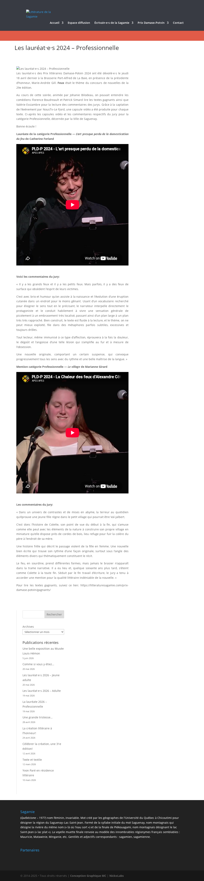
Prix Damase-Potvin (151, 23)
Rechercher (54, 614)
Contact (178, 23)
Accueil (54, 23)
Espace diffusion (79, 23)
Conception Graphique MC (88, 876)
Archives (28, 626)
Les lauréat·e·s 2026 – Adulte (42, 691)
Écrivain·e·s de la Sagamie (111, 23)
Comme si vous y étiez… (38, 664)
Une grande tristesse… (38, 717)
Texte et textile (32, 760)
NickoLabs (116, 876)
